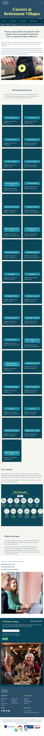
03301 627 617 (29, 710)
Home (2, 24)
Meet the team (13, 20)
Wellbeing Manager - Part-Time (12, 453)
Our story (4, 20)
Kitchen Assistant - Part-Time (32, 340)
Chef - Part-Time (11, 139)
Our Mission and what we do (8, 564)
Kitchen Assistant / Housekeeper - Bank (11, 364)
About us (8, 24)
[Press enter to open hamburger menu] (41, 2)
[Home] (4, 691)
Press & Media (14, 700)
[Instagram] (9, 711)
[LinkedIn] (1, 710)
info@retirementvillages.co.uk (32, 712)
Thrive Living (23, 20)
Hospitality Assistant (32, 207)
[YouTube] (6, 711)
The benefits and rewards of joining (9, 569)
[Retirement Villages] (5, 3)
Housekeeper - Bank (11, 296)
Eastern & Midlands (28, 701)
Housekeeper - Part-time (32, 318)
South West (26, 700)
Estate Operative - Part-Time (12, 184)
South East (26, 698)
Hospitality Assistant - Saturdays (32, 229)
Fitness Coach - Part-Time (12, 207)
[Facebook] (4, 710)
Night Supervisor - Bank (32, 363)
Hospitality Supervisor (12, 252)
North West (26, 703)
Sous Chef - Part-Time (12, 430)
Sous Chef (11, 408)
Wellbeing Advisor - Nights (32, 430)
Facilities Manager (32, 183)
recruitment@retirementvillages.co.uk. (19, 96)
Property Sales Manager (32, 387)
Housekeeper (11, 274)
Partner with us (33, 20)
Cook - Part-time (32, 161)
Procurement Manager (12, 387)
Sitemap (3, 704)
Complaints (13, 701)
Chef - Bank (32, 117)
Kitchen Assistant (11, 339)
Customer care (4, 703)
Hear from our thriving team (8, 566)
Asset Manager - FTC (11, 117)
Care (2, 701)
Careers (2, 700)
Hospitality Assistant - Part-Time (11, 229)
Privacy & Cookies (15, 703)
